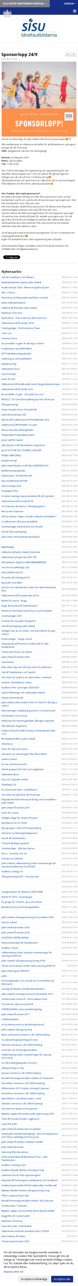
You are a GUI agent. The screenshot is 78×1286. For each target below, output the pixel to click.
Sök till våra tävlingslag (13, 531)
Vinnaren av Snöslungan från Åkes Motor (24, 754)
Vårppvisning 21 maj (12, 1068)
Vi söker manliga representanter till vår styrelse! (27, 496)
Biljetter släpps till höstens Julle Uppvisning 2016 (27, 1113)
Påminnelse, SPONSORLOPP (16, 475)
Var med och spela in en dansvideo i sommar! (26, 677)
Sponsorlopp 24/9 (19, 54)
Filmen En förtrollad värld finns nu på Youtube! (26, 610)
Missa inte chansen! (12, 511)
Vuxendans (7, 662)
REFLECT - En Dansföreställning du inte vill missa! (27, 399)
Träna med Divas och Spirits (16, 651)
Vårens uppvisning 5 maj (14, 1195)
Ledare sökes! (9, 759)
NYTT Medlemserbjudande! (16, 353)
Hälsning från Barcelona (14, 1152)
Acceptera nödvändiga (34, 1279)
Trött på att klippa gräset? (15, 843)
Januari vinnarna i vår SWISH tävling (21, 1073)
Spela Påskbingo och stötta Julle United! (23, 692)
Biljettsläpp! (7, 547)
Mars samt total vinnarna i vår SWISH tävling (25, 1034)
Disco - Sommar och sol (14, 853)
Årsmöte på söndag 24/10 (15, 577)
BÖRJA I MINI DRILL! (11, 455)
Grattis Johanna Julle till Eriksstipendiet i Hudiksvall (29, 1185)
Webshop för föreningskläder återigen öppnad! (27, 720)
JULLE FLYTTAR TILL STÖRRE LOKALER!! (21, 450)
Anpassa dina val (13, 1271)
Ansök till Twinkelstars (13, 838)
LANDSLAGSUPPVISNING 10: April (19, 424)
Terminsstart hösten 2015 (15, 1241)
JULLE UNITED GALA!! (12, 440)
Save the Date (9, 1123)
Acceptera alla (62, 1279)
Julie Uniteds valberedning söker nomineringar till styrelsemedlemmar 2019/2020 (28, 865)
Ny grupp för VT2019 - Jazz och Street (21, 902)
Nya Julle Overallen (11, 582)
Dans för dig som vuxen (14, 749)
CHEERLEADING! (10, 1019)
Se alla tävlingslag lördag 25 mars (19, 1039)
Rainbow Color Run (11, 312)
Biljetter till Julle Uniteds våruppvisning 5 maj (25, 1190)
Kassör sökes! (9, 922)
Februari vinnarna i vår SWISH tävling (21, 1044)
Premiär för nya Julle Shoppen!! (18, 621)
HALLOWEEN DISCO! (12, 572)
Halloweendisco (10, 774)
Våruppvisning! (9, 404)
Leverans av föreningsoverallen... (19, 1050)
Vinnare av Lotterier (12, 858)
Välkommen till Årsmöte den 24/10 (20, 595)
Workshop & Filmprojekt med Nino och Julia (24, 297)
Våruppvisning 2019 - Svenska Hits (20, 876)
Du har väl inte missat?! (14, 764)
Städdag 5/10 (8, 784)
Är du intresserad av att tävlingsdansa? (23, 1024)
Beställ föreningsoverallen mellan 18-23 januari (27, 1200)
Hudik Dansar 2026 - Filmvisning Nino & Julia (25, 287)
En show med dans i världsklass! (19, 789)
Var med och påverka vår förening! (20, 794)
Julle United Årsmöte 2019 (15, 807)
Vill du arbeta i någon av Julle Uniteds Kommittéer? (28, 516)
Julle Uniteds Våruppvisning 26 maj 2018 (23, 960)
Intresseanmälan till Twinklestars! (19, 942)
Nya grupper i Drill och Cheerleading (21, 828)
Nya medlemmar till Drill (14, 480)
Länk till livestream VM (13, 414)
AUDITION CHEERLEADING (15, 937)
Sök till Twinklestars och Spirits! (18, 672)
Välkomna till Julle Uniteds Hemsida (20, 552)
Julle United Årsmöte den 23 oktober (21, 1129)
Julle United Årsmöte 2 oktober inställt (22, 1141)
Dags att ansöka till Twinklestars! (19, 605)
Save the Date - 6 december (16, 1226)
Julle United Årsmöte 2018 (15, 932)
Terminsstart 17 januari (14, 1205)
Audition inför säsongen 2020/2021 (20, 687)
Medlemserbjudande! (13, 470)
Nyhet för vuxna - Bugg (13, 600)
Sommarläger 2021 (11, 615)
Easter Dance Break (12, 697)
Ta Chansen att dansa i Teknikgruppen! (23, 506)
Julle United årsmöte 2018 (15, 927)
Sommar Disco (9, 338)
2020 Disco (7, 743)
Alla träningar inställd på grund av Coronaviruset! (28, 710)
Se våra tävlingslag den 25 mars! (19, 1062)
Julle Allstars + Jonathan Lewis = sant (21, 1098)
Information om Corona (14, 715)
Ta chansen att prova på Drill (17, 1004)
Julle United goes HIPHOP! (15, 970)
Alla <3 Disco (8, 292)
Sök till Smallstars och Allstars (17, 277)
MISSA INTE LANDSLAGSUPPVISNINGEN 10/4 (25, 419)
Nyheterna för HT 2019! (14, 822)
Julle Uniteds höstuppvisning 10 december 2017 (27, 994)
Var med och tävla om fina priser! (19, 1108)
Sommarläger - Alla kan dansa (17, 848)
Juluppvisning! (9, 460)
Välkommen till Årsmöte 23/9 (17, 389)
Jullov (4, 976)
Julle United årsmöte (12, 1147)
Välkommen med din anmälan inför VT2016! (25, 1231)
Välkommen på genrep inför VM (18, 557)
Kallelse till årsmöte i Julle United (19, 307)
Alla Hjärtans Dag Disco (14, 725)
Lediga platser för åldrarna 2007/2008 (22, 891)
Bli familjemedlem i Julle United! (18, 738)
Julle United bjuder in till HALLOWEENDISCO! (24, 465)
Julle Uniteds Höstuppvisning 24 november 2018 (27, 917)
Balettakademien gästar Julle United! (21, 282)
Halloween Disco (10, 368)
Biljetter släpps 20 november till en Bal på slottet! (28, 1210)
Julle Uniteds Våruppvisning (16, 1029)
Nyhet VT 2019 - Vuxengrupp (16, 896)
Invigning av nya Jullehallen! (16, 348)
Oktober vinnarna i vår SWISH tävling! (21, 1103)
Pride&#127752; (10, 491)
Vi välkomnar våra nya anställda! (19, 521)
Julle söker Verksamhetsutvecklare (20, 536)
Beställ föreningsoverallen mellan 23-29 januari (27, 1078)
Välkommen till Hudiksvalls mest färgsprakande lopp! (30, 384)
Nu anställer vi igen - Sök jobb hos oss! (22, 394)
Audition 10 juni (9, 947)
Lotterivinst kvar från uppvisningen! (20, 1175)
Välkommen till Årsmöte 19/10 (17, 323)
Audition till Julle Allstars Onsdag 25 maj (22, 1170)
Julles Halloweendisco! (13, 302)
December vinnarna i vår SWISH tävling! (23, 1083)
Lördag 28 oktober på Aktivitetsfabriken (23, 988)
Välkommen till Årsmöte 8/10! (17, 501)
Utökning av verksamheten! (16, 358)
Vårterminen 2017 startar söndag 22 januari (25, 1088)
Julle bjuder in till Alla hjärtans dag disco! (23, 445)
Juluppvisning (8, 363)
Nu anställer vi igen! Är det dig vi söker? (22, 343)
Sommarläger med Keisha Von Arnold (22, 526)
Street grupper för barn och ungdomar (22, 769)
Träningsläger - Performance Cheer (20, 328)
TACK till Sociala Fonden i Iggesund (20, 1118)
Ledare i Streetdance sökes (16, 682)
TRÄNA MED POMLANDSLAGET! (18, 435)
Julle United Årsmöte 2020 (15, 657)
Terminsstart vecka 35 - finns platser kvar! (24, 999)
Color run (6, 333)
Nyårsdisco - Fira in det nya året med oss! (24, 318)
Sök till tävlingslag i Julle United (18, 626)
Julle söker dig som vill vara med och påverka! (26, 667)
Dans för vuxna (10, 812)
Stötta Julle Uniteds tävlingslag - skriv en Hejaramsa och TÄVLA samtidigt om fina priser (29, 1135)
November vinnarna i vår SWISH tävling (22, 1093)
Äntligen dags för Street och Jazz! (19, 817)
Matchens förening (11, 1221)
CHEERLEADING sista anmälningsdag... (22, 1009)
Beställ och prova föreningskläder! (20, 907)
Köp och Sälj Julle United (14, 779)
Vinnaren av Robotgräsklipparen (19, 833)
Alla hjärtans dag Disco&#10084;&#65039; (23, 562)
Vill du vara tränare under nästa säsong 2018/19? (28, 965)
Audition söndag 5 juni (13, 1165)
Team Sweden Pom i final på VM (19, 409)
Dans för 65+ (8, 379)
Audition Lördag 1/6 (12, 871)
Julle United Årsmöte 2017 (15, 1014)
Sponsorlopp (8, 374)
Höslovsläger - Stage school (16, 639)
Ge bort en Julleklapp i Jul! (15, 567)
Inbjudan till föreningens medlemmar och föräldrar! (29, 1180)
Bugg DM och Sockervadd (15, 1215)
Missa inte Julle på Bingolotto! (17, 430)
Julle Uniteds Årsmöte (13, 1236)
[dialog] (39, 1265)
